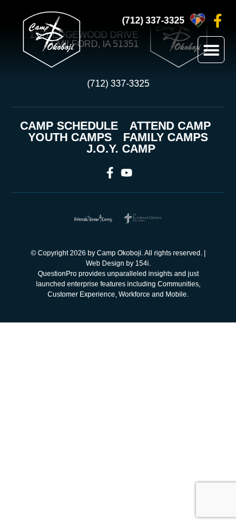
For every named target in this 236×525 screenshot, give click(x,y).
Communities (178, 284)
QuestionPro (57, 274)
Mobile (176, 294)
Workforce (134, 294)
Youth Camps (70, 137)
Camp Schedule (69, 125)
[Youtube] (126, 173)
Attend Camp (170, 125)
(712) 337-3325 (153, 20)
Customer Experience (81, 294)
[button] (211, 49)
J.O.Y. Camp (120, 148)
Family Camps (165, 137)
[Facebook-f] (218, 21)
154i (142, 263)
